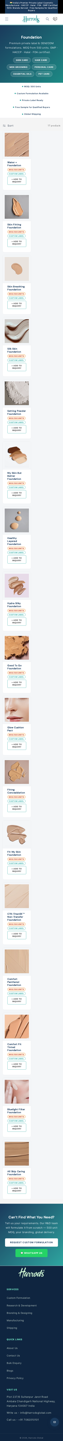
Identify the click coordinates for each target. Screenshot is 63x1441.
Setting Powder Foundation (16, 412)
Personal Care (44, 67)
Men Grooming (19, 67)
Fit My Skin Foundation (14, 853)
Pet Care (43, 74)
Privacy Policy (15, 1378)
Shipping (12, 1327)
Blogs (10, 1370)
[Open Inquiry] (54, 1422)
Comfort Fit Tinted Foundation (14, 1047)
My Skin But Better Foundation (14, 475)
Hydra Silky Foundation (14, 605)
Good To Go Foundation (14, 667)
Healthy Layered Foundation (14, 541)
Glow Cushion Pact (15, 729)
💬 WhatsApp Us (31, 1253)
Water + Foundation (14, 164)
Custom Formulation (18, 1297)
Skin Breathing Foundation (16, 288)
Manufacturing (15, 1320)
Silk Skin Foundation (14, 350)
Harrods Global (35, 1438)
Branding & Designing (19, 1312)
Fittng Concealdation (16, 791)
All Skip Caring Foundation (16, 1173)
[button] (6, 19)
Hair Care (41, 60)
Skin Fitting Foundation (14, 226)
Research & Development (22, 1305)
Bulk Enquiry (14, 1363)
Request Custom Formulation (31, 1242)
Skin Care (22, 60)
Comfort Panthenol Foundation (14, 982)
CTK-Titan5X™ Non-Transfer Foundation (16, 916)
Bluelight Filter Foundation (16, 1111)
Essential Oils (22, 74)
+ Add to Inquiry (17, 180)
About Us (12, 1348)
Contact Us (13, 1355)
